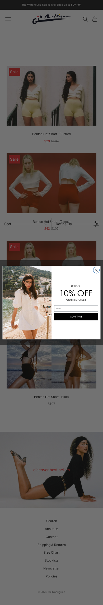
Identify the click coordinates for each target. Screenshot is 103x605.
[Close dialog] (96, 270)
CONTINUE (76, 316)
